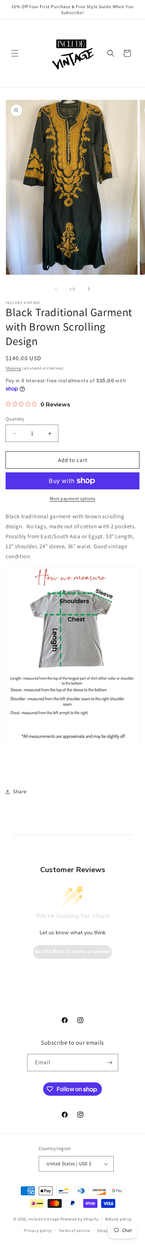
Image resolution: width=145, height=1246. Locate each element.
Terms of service (74, 1230)
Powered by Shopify (79, 1219)
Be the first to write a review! (72, 951)
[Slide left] (56, 289)
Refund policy (118, 1219)
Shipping (13, 368)
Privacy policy (38, 1230)
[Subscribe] (110, 1062)
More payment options (73, 498)
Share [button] (20, 791)
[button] (15, 53)
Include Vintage (43, 1219)
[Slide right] (89, 289)
